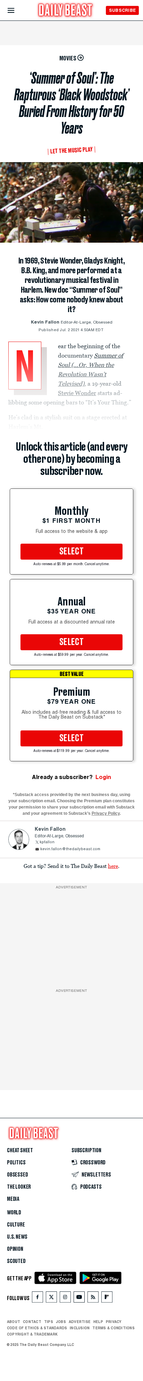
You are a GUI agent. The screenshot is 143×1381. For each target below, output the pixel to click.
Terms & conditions (113, 1328)
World (14, 1212)
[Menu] (17, 10)
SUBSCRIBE (122, 10)
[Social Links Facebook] (37, 1298)
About (13, 1322)
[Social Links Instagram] (65, 1298)
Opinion (15, 1249)
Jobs (61, 1322)
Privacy (114, 1322)
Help (98, 1322)
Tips (48, 1322)
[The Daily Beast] (65, 10)
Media (13, 1199)
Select (71, 551)
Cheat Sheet (20, 1150)
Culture (16, 1225)
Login (103, 777)
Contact (32, 1322)
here (113, 866)
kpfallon (47, 842)
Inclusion (80, 1328)
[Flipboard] (106, 1298)
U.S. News (17, 1237)
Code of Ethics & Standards (37, 1328)
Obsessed (17, 1175)
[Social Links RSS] (93, 1298)
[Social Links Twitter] (51, 1298)
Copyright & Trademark (32, 1334)
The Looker (19, 1187)
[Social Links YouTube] (79, 1298)
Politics (16, 1162)
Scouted (16, 1261)
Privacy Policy (106, 813)
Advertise (80, 1322)
